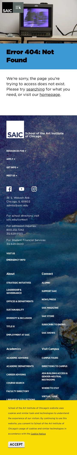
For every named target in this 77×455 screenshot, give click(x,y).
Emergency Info (15, 259)
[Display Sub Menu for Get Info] (17, 167)
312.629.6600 (15, 243)
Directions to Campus (54, 366)
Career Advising (16, 374)
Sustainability (15, 309)
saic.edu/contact (17, 219)
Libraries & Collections (20, 399)
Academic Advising (17, 357)
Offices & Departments (19, 301)
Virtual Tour (49, 396)
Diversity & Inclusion (19, 318)
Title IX (10, 326)
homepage (50, 94)
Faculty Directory (17, 391)
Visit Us (10, 253)
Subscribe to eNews (53, 324)
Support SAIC (49, 291)
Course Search (15, 382)
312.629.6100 (14, 233)
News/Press (49, 299)
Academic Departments (20, 366)
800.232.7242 (15, 229)
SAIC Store (48, 316)
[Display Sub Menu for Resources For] (25, 151)
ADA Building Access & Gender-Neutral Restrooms (55, 376)
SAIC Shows (48, 332)
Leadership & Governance (14, 291)
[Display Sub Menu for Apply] (14, 159)
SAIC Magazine (50, 307)
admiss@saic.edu (17, 205)
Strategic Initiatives (18, 282)
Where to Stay (50, 388)
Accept (16, 444)
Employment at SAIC (18, 334)
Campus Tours (50, 357)
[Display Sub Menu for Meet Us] (16, 175)
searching (35, 89)
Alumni (46, 282)
